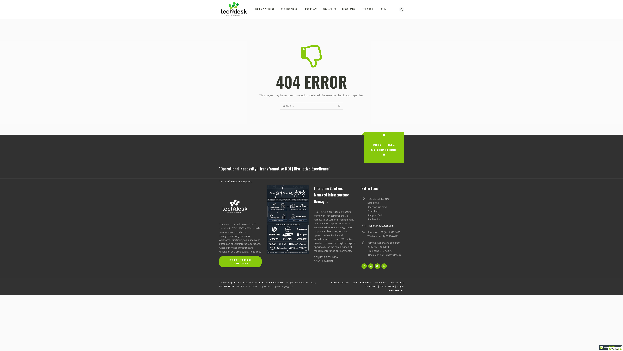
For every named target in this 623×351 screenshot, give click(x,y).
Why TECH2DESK (289, 9)
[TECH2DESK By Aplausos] (233, 9)
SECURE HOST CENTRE (231, 286)
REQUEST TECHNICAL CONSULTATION (240, 261)
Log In (382, 9)
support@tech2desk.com (380, 225)
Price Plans (310, 9)
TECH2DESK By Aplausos (271, 282)
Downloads (348, 9)
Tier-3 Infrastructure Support (235, 181)
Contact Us (329, 9)
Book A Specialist (264, 9)
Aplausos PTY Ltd (239, 282)
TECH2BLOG (367, 9)
